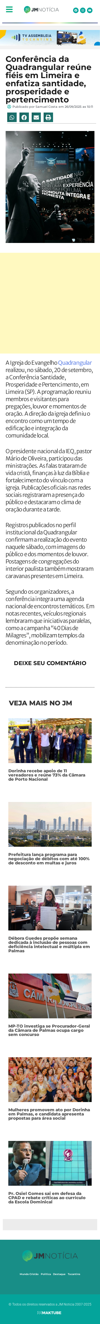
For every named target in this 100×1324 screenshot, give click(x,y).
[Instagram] (83, 10)
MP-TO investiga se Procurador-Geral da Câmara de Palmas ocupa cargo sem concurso (49, 1030)
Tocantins (74, 1274)
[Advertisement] (50, 303)
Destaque (59, 1274)
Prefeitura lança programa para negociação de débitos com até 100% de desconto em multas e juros (48, 858)
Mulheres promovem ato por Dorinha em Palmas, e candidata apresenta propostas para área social (49, 1114)
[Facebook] (76, 10)
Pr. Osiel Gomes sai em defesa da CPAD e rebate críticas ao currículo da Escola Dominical (47, 1197)
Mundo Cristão (29, 1274)
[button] (12, 117)
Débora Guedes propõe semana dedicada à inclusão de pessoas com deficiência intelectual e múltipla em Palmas (49, 944)
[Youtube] (89, 10)
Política (46, 1274)
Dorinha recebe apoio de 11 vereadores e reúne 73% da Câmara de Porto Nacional (46, 775)
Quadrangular (74, 362)
